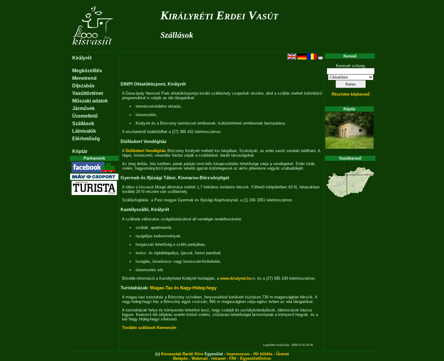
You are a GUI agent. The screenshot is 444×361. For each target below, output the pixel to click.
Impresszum (238, 354)
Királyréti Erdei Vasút (219, 15)
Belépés (180, 358)
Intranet (218, 358)
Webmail (199, 358)
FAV (232, 358)
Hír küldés (262, 354)
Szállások (176, 35)
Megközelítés (87, 70)
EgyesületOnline (255, 358)
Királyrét (82, 57)
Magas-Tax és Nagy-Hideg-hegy (183, 287)
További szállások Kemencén (149, 327)
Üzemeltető (85, 116)
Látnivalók (84, 131)
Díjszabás (83, 85)
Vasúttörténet (87, 93)
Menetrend (84, 78)
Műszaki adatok (90, 100)
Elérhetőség (86, 138)
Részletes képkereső (351, 94)
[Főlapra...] (93, 49)
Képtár (80, 151)
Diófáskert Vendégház (146, 150)
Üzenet (282, 354)
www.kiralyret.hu (236, 278)
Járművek (83, 108)
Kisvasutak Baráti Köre (182, 354)
